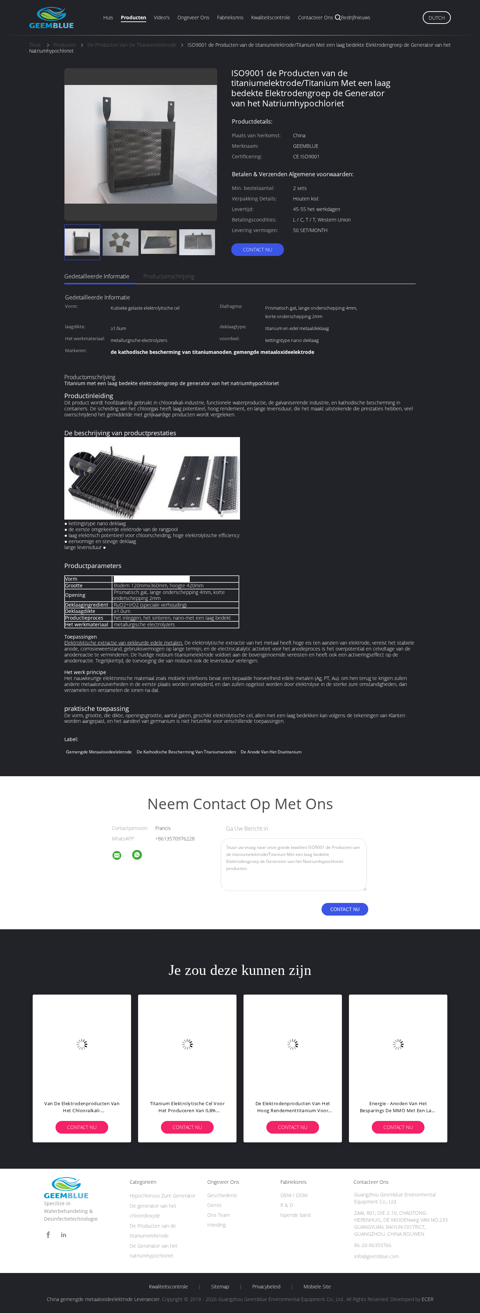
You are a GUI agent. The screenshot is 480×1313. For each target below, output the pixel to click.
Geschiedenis (222, 1195)
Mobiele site (317, 1286)
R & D (286, 1205)
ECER (427, 1299)
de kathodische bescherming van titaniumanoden (186, 752)
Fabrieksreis (230, 17)
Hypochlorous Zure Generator (162, 1195)
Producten (133, 17)
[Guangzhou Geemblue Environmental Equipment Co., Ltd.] (121, 856)
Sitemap (220, 1286)
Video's (162, 17)
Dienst (214, 1205)
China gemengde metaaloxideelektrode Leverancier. (104, 1299)
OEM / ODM (293, 1195)
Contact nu (257, 249)
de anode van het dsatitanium (271, 752)
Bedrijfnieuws (355, 17)
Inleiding (216, 1224)
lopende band (295, 1215)
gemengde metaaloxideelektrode (99, 752)
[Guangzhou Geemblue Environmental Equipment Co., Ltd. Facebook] (48, 1235)
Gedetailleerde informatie (96, 276)
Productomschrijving (168, 276)
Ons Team (218, 1215)
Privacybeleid (266, 1286)
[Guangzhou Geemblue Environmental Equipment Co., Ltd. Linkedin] (63, 1235)
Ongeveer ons (193, 17)
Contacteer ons (315, 17)
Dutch (437, 17)
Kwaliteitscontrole (270, 17)
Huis (108, 17)
